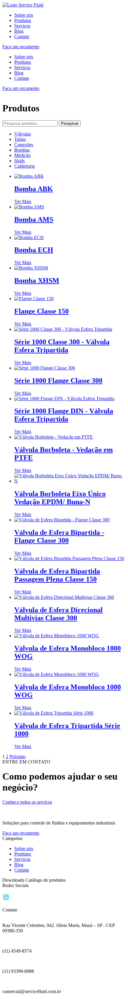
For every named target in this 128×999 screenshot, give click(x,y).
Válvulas (22, 133)
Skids (19, 160)
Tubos (20, 139)
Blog (19, 31)
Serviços (22, 25)
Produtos (22, 20)
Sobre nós (23, 15)
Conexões (23, 144)
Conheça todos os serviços (27, 802)
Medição (22, 155)
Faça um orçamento (20, 46)
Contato (21, 36)
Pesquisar (69, 123)
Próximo (18, 756)
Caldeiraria (24, 166)
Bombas (22, 149)
